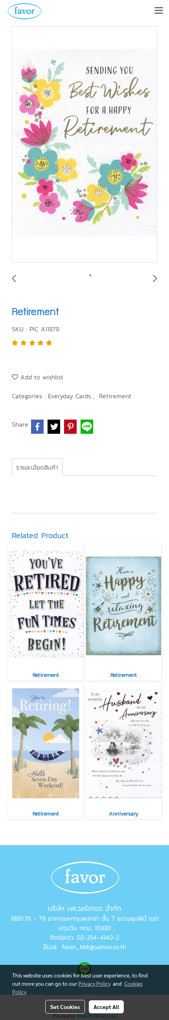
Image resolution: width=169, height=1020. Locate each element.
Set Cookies (65, 1006)
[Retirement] (84, 145)
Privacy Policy (94, 983)
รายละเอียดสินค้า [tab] (37, 467)
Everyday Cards (70, 396)
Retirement (115, 396)
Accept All (106, 1006)
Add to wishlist (40, 377)
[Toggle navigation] (158, 11)
